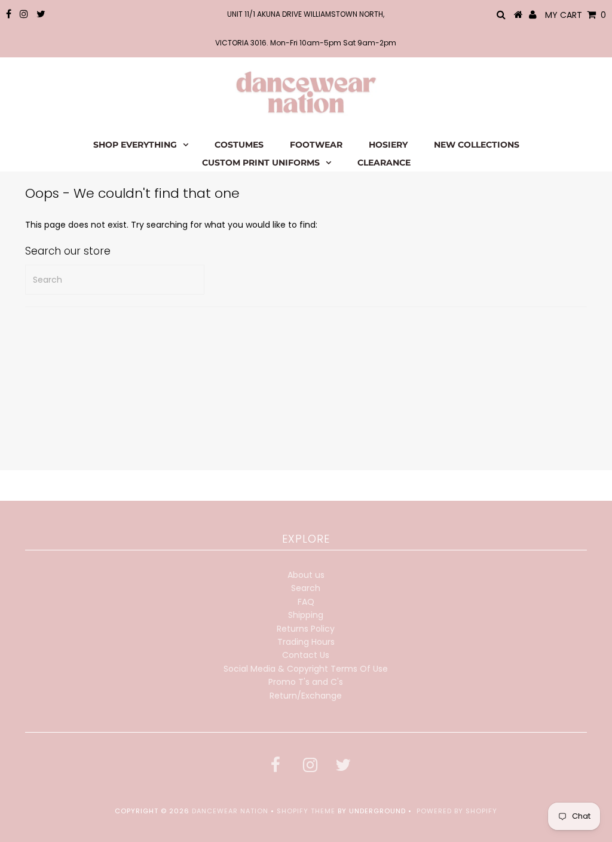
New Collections (476, 144)
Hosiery (388, 144)
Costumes (239, 144)
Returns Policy (306, 629)
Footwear (316, 144)
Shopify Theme (306, 811)
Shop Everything (135, 144)
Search (305, 588)
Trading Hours (306, 642)
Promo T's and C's (305, 682)
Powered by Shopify (457, 811)
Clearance (384, 162)
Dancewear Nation (230, 811)
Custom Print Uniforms (261, 162)
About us (306, 575)
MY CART (575, 15)
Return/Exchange (306, 696)
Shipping (305, 615)
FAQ (306, 602)
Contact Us (305, 655)
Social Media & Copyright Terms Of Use (306, 669)
